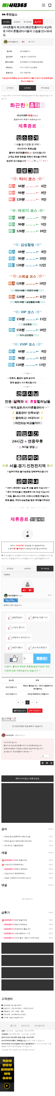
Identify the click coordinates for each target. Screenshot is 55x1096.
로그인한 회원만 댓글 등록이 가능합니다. (27, 726)
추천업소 (11, 14)
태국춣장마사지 (28, 558)
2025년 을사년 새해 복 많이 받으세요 (18, 841)
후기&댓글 (28, 22)
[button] (42, 763)
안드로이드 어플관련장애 (13, 845)
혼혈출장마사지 (15, 558)
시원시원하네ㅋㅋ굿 (17, 933)
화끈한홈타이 (9, 555)
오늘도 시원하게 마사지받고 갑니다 (17, 878)
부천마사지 (33, 555)
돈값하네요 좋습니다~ (17, 929)
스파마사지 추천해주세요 (13, 865)
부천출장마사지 (44, 555)
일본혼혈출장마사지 (42, 558)
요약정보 (6, 22)
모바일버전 (39, 1026)
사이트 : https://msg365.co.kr (13, 1018)
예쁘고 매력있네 (15, 869)
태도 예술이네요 (15, 860)
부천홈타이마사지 (21, 555)
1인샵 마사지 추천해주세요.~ (15, 873)
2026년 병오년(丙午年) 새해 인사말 (17, 837)
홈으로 (13, 1026)
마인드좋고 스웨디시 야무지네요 (21, 938)
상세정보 (17, 22)
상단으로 (25, 1026)
